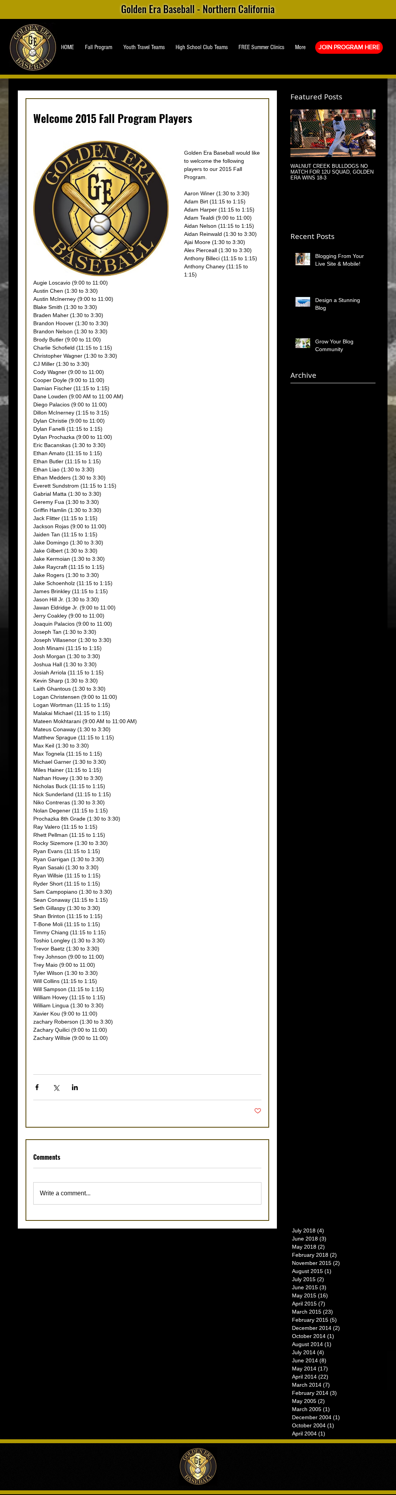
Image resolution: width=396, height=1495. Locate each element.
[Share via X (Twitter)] (56, 1087)
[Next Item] (363, 133)
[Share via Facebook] (37, 1087)
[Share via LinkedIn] (75, 1087)
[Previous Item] (302, 133)
